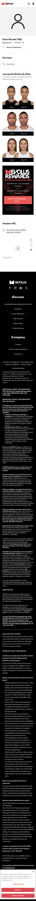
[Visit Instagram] (15, 288)
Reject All (18, 890)
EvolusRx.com (10, 868)
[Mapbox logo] (7, 257)
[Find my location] (31, 249)
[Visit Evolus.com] (8, 3)
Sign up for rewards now (17, 200)
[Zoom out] (31, 242)
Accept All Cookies (18, 895)
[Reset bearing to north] (31, 245)
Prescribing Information (25, 609)
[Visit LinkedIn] (21, 288)
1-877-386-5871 (17, 851)
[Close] (33, 871)
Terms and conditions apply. (18, 206)
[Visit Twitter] (26, 288)
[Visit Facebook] (10, 288)
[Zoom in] (31, 240)
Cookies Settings (18, 368)
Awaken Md (6, 42)
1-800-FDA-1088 (7, 625)
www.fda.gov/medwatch (20, 623)
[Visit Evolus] (18, 282)
